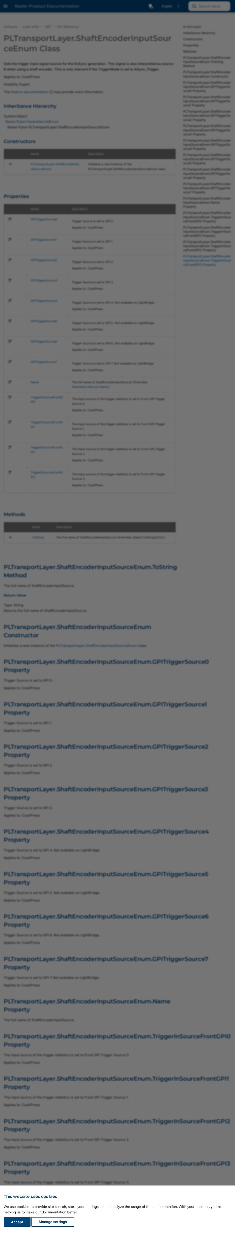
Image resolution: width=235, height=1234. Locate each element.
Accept (17, 1222)
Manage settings (53, 1222)
